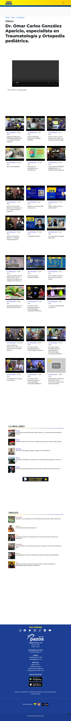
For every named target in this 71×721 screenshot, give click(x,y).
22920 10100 (35, 645)
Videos (13, 17)
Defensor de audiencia (21, 692)
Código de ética (35, 694)
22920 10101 (35, 646)
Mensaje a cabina (35, 666)
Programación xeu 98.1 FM (35, 670)
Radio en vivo (36, 664)
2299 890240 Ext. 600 (35, 657)
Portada (7, 17)
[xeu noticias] (8, 3)
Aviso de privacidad (49, 692)
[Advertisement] (35, 584)
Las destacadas (20, 17)
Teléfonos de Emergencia (35, 668)
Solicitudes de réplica (36, 692)
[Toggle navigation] (63, 2)
